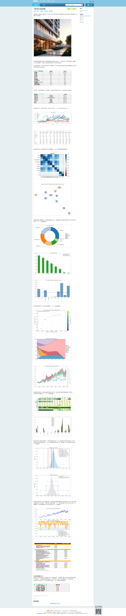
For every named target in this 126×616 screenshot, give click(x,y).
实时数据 (48, 1)
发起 (91, 5)
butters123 (84, 10)
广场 (37, 5)
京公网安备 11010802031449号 (55, 610)
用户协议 (46, 612)
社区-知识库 (53, 1)
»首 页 (41, 1)
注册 (93, 1)
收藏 (69, 8)
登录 (90, 1)
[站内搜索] (82, 5)
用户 (44, 5)
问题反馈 (54, 612)
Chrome (39, 613)
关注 (74, 8)
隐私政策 (50, 612)
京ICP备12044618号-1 (73, 610)
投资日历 (44, 1)
